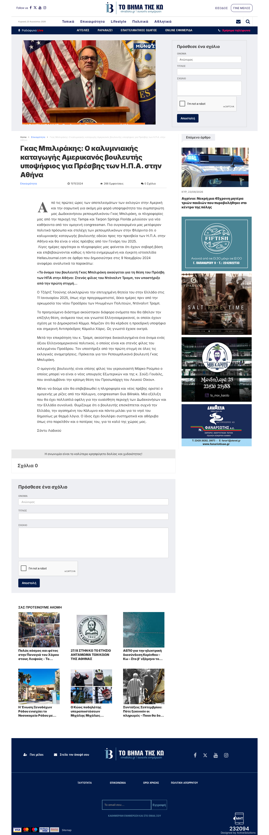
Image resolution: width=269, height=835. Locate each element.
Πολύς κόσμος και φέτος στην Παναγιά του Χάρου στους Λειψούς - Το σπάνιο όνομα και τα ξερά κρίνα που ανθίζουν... (38, 655)
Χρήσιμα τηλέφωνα (236, 30)
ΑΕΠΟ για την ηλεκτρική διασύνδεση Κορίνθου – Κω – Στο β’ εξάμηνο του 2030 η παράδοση (142, 655)
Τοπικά (68, 21)
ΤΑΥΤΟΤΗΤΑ (85, 783)
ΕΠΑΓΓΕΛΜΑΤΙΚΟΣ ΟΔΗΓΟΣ (139, 30)
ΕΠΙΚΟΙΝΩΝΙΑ (118, 783)
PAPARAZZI (105, 30)
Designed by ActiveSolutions (238, 832)
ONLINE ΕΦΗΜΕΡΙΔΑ (178, 30)
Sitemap (66, 830)
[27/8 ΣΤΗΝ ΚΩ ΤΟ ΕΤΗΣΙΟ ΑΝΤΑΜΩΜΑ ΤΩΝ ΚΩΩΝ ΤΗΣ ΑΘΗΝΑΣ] (91, 629)
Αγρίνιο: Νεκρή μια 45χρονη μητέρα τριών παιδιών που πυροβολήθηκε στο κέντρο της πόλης (214, 203)
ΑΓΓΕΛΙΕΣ (83, 30)
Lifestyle (118, 21)
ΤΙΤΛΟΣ (181, 66)
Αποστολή (188, 118)
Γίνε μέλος (36, 754)
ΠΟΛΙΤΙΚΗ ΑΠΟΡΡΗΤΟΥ (184, 783)
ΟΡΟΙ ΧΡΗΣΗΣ (151, 783)
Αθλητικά (163, 21)
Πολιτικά (140, 21)
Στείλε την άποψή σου (74, 754)
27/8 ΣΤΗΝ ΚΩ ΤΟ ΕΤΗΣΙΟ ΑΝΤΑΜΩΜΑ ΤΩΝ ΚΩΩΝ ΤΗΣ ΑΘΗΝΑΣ (91, 655)
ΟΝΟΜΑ (181, 53)
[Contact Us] (238, 21)
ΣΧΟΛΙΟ (181, 78)
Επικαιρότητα (92, 21)
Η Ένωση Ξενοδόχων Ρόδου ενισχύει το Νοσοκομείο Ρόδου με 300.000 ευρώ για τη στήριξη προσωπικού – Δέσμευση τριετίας (36, 711)
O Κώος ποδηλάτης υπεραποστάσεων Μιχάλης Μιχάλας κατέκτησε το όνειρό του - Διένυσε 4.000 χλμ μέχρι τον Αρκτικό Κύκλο (90, 711)
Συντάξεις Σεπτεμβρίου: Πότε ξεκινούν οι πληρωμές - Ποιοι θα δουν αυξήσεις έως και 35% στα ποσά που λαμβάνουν (143, 711)
